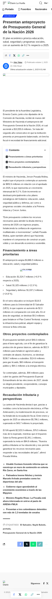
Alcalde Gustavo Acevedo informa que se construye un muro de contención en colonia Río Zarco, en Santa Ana (25, 467)
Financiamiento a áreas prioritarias (26, 156)
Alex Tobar (18, 62)
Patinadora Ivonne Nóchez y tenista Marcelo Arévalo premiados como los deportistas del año (22, 478)
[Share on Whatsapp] (19, 55)
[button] (5, 3)
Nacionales (9, 16)
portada (7, 529)
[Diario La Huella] (16, 3)
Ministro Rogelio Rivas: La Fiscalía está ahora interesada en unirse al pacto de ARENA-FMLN (24, 501)
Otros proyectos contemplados (24, 162)
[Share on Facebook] (10, 55)
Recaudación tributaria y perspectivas (27, 167)
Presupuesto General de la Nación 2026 (22, 533)
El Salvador (25, 525)
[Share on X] (14, 55)
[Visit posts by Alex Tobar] (6, 66)
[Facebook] (43, 583)
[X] (47, 583)
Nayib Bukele (38, 525)
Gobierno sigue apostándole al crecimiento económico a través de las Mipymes (22, 489)
